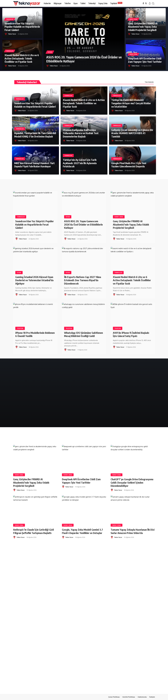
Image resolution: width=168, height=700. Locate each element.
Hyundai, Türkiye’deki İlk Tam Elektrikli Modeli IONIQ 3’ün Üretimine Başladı (35, 134)
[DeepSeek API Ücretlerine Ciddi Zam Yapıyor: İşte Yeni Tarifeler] (84, 458)
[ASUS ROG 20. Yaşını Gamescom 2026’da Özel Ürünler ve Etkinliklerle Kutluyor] (84, 39)
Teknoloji (9, 19)
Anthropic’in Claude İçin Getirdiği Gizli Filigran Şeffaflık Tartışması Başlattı (33, 531)
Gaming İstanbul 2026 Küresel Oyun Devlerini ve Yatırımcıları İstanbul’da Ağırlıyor (34, 280)
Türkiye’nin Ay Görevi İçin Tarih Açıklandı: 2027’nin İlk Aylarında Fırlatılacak (80, 163)
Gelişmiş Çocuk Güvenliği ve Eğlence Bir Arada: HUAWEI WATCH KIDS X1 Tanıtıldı (132, 133)
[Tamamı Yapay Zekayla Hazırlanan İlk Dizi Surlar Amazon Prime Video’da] (133, 508)
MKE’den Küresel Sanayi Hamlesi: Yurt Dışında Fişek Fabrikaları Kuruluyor (34, 164)
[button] (150, 3)
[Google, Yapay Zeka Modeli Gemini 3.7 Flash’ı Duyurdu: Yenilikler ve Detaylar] (84, 508)
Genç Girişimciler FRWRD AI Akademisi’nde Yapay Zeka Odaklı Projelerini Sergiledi (142, 26)
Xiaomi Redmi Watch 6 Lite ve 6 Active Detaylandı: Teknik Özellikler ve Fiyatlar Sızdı (22, 58)
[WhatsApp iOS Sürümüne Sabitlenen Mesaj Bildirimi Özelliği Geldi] (84, 316)
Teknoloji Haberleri (27, 82)
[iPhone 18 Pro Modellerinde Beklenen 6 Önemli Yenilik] (35, 316)
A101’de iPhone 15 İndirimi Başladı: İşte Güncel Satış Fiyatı (131, 334)
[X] (145, 3)
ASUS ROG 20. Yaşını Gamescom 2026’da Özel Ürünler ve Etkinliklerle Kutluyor (84, 59)
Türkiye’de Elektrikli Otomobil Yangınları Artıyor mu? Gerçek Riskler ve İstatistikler (131, 103)
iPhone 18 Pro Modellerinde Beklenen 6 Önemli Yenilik (35, 334)
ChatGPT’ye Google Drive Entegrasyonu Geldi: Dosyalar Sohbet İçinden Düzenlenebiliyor (132, 482)
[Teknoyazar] (26, 3)
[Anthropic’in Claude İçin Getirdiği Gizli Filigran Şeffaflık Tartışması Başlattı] (35, 508)
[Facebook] (143, 3)
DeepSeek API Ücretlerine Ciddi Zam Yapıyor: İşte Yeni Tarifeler (145, 60)
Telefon (20, 328)
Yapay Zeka (133, 19)
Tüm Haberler (149, 82)
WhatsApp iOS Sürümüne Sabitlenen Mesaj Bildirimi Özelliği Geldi (83, 334)
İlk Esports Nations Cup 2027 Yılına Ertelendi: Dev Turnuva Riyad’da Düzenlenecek (82, 280)
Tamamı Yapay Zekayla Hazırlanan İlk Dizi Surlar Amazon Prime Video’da (133, 531)
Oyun (50, 52)
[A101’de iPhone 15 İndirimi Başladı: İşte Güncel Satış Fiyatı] (133, 316)
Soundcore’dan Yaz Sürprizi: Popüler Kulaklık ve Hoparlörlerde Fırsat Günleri (22, 26)
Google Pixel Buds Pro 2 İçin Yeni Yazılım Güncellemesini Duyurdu (128, 164)
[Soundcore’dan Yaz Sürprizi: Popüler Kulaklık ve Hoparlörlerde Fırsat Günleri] (35, 204)
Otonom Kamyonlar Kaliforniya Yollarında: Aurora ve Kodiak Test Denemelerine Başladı (81, 133)
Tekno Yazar (12, 34)
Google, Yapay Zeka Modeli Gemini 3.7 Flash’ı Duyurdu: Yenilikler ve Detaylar (82, 531)
